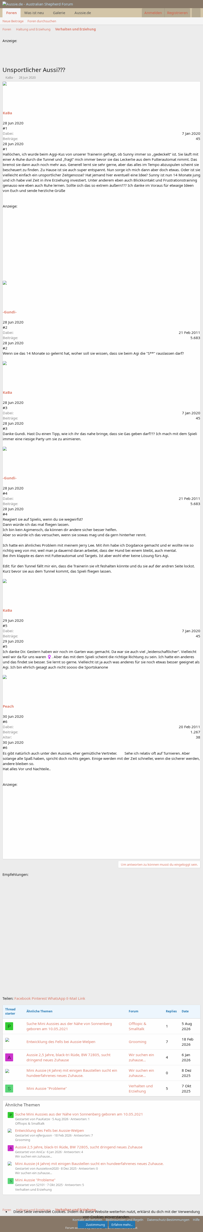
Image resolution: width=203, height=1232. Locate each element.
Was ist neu (34, 12)
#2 (5, 327)
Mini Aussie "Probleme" (46, 1088)
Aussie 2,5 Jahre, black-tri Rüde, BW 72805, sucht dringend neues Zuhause (68, 1057)
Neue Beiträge (13, 21)
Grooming (137, 1041)
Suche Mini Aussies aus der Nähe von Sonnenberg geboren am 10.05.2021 (69, 1026)
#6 (5, 721)
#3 (5, 407)
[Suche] (196, 12)
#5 (5, 625)
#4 (5, 493)
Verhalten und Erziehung (141, 1088)
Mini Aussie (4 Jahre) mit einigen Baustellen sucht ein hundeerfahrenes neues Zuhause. (71, 1073)
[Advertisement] (92, 54)
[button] (47, 12)
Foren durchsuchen (41, 21)
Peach (8, 706)
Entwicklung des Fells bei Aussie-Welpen (60, 1041)
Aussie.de (83, 12)
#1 (5, 128)
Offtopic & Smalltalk (137, 1026)
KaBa (9, 77)
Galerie (59, 12)
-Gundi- (10, 311)
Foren (11, 12)
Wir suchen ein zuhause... (141, 1057)
